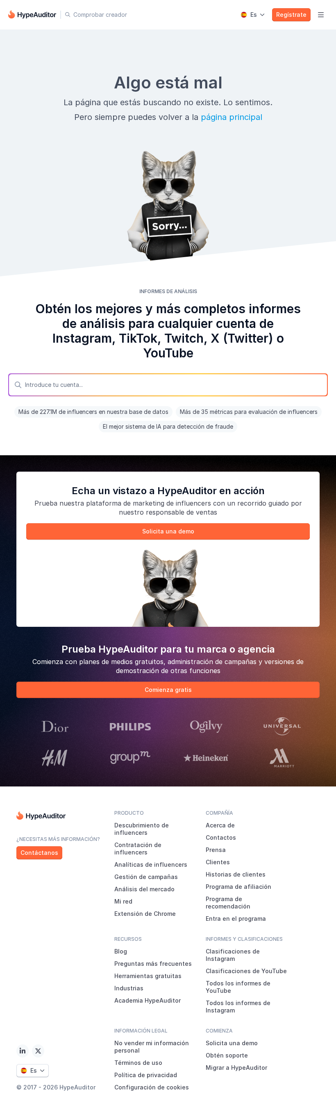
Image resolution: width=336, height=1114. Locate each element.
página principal (231, 117)
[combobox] (168, 385)
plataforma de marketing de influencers (148, 503)
